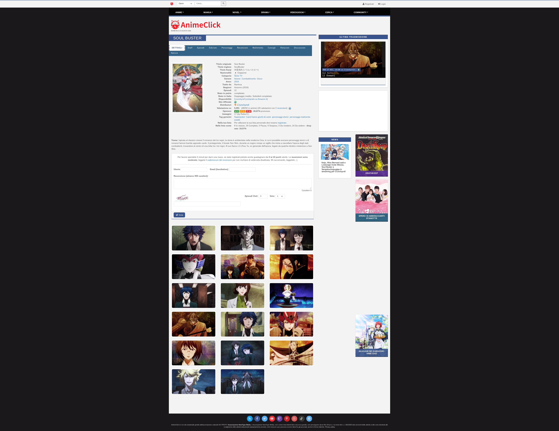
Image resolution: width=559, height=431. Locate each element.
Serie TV (238, 76)
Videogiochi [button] (297, 12)
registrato (282, 123)
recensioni (282, 108)
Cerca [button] (328, 12)
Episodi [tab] (200, 48)
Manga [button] (207, 12)
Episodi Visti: (251, 196)
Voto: (272, 196)
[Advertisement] (316, 25)
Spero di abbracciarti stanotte (372, 217)
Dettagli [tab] (177, 48)
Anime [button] (178, 12)
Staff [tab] (190, 48)
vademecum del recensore (219, 160)
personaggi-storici (280, 117)
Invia (180, 215)
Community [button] (360, 12)
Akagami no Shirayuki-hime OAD (372, 352)
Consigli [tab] (272, 48)
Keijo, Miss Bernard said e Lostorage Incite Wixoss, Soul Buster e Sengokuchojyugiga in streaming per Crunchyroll (334, 167)
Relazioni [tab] (284, 48)
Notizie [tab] (174, 53)
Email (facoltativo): (219, 169)
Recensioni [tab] (242, 48)
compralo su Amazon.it (256, 99)
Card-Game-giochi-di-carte (258, 117)
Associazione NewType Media (239, 425)
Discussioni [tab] (299, 48)
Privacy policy (330, 427)
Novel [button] (236, 12)
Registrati (369, 4)
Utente (177, 169)
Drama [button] (265, 12)
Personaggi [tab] (227, 48)
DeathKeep (372, 173)
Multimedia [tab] (258, 48)
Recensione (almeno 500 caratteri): (191, 176)
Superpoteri (239, 117)
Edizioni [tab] (213, 48)
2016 (236, 81)
